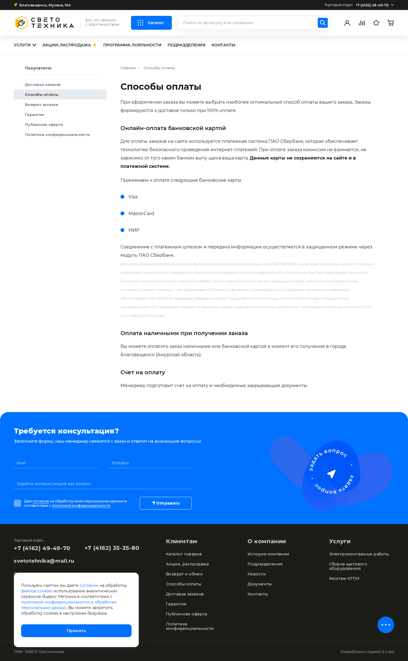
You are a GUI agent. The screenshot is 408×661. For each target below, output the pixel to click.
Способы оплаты (42, 94)
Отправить (168, 503)
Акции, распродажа (187, 564)
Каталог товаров (184, 554)
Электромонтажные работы (359, 554)
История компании (268, 554)
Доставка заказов (43, 84)
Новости (257, 574)
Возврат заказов (41, 104)
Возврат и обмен (184, 574)
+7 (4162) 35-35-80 (112, 548)
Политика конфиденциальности (57, 134)
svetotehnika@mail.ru (44, 561)
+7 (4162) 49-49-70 (42, 548)
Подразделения (265, 564)
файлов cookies (36, 590)
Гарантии (34, 114)
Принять (76, 630)
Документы (260, 584)
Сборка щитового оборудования (348, 566)
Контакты (258, 594)
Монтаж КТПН (344, 578)
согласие (41, 501)
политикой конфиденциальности (81, 505)
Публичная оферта (44, 124)
